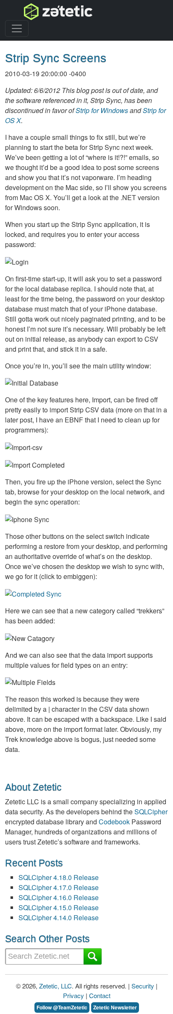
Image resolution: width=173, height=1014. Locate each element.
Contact (99, 995)
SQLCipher (151, 811)
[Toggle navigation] (17, 28)
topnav (36, 11)
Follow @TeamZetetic (62, 1007)
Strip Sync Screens (55, 57)
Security (142, 985)
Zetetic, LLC (55, 985)
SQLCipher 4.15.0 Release (58, 907)
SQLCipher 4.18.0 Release (58, 877)
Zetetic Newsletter (115, 1007)
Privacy (73, 995)
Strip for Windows (102, 110)
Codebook (114, 821)
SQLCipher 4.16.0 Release (58, 897)
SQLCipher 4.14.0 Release (58, 917)
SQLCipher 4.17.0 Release (58, 887)
